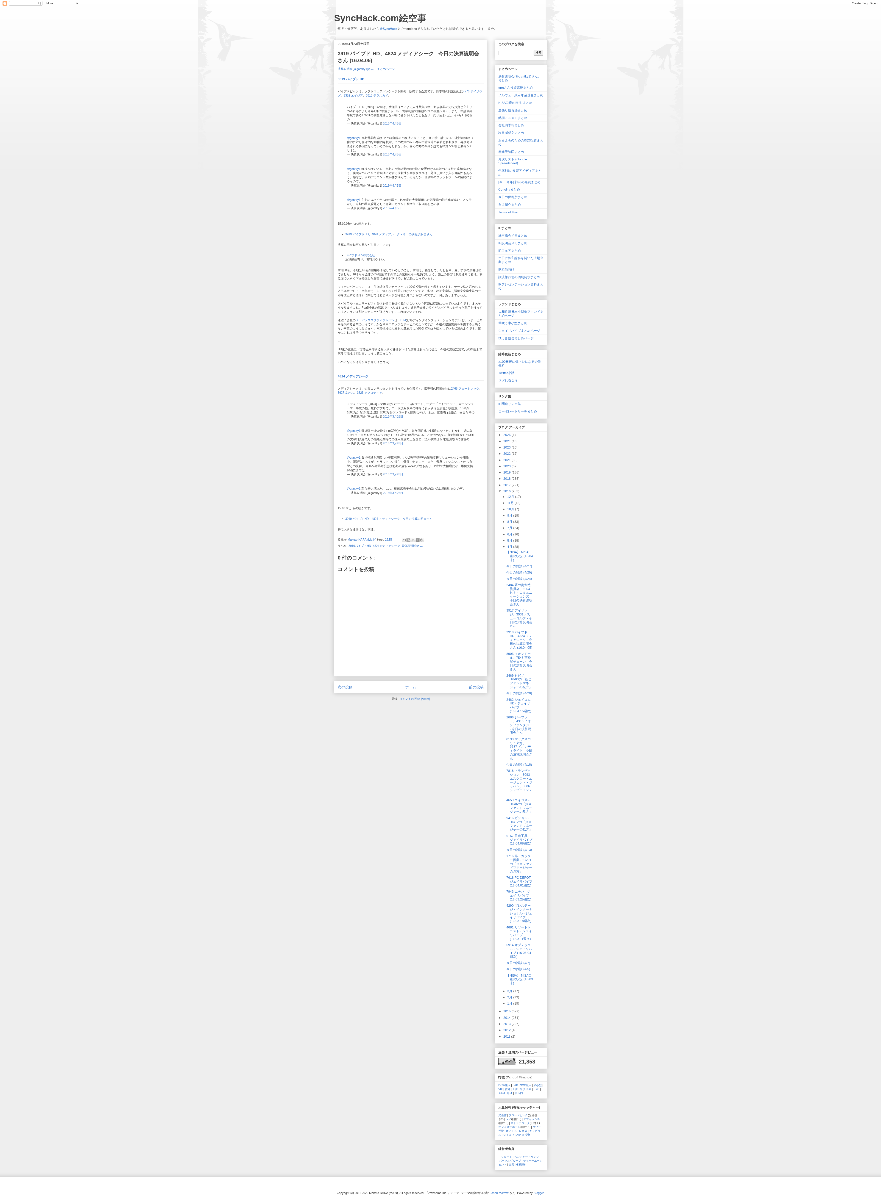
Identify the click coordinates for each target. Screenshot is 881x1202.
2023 (507, 447)
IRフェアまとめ (509, 250)
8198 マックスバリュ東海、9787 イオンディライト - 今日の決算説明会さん (519, 748)
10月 (511, 509)
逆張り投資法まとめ (512, 110)
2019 (507, 472)
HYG (536, 1089)
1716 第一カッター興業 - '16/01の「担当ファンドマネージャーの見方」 (519, 863)
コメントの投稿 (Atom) (414, 699)
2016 (507, 491)
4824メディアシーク (386, 546)
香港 (507, 1089)
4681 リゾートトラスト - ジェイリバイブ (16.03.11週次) (519, 933)
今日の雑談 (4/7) (518, 963)
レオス (523, 1130)
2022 (507, 453)
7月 (510, 528)
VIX (500, 1089)
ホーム (410, 687)
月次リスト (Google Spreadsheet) (512, 161)
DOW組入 (504, 1085)
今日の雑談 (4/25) (519, 572)
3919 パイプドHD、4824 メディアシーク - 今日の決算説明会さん (388, 234)
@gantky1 (353, 138)
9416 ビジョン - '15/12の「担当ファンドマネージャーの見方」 (519, 823)
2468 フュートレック (465, 388)
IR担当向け (506, 269)
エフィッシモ (531, 1119)
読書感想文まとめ (511, 133)
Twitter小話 (506, 373)
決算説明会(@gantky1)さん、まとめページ (366, 69)
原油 (510, 1092)
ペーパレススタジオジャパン (375, 320)
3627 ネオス (346, 392)
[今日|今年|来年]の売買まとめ (519, 182)
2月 (510, 997)
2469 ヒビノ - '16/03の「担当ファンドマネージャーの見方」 (519, 681)
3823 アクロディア (369, 392)
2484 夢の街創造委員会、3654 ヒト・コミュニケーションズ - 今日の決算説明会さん (519, 594)
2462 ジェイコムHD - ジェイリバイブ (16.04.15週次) (518, 705)
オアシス (511, 1130)
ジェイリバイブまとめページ (519, 330)
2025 (507, 435)
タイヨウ (508, 1134)
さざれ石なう (508, 380)
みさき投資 (523, 1134)
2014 (507, 1017)
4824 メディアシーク (353, 376)
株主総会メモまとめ (512, 235)
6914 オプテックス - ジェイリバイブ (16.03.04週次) (519, 950)
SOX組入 (525, 1085)
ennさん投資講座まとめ (515, 87)
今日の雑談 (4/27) (519, 566)
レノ (508, 1119)
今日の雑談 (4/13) (519, 850)
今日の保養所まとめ (512, 197)
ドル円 (519, 1092)
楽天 (511, 1164)
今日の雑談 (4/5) (518, 969)
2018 (507, 478)
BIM (403, 320)
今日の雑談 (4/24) (519, 579)
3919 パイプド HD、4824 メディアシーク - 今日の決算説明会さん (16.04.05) (519, 639)
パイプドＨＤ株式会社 (360, 255)
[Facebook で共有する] (417, 540)
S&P (515, 1085)
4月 (510, 546)
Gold (502, 1092)
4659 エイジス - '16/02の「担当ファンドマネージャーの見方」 (519, 805)
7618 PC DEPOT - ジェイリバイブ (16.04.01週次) (519, 881)
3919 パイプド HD (351, 79)
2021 (507, 460)
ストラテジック (520, 1123)
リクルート (505, 1156)
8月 (510, 521)
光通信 (502, 1115)
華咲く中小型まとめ (512, 323)
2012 (507, 1030)
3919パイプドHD (359, 546)
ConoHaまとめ (509, 189)
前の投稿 (476, 687)
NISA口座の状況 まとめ (515, 103)
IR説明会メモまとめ (512, 243)
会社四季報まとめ (511, 125)
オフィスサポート (509, 1126)
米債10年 (525, 1089)
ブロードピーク (518, 1115)
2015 (507, 1011)
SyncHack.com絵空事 (380, 18)
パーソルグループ (510, 1160)
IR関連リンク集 (509, 404)
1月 (510, 1003)
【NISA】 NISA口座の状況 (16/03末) (519, 979)
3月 (510, 991)
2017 (507, 485)
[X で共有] (413, 540)
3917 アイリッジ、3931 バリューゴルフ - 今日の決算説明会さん (519, 618)
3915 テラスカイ (377, 95)
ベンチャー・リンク (526, 1156)
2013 (507, 1024)
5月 (510, 540)
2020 (507, 466)
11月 (511, 503)
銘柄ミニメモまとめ (512, 118)
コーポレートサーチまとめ (517, 411)
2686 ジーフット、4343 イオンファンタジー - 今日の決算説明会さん (519, 724)
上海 (515, 1089)
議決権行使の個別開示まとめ (519, 277)
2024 (507, 441)
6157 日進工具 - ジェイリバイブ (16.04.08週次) (519, 839)
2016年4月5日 (392, 123)
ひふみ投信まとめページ (516, 338)
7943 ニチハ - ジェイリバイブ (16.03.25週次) (518, 895)
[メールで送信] (404, 540)
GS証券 (521, 1164)
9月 (510, 515)
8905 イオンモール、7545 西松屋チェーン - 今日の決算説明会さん (519, 661)
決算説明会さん (412, 546)
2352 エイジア (353, 95)
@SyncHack (388, 28)
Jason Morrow (499, 1193)
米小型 (537, 1085)
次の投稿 (345, 687)
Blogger (539, 1193)
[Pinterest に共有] (421, 540)
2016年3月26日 (393, 416)
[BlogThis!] (408, 540)
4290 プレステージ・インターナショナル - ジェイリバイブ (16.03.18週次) (519, 913)
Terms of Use (508, 212)
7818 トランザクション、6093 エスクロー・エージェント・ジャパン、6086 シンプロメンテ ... (519, 782)
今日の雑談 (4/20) (519, 693)
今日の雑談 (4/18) (519, 764)
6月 (510, 534)
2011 (507, 1036)
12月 (511, 497)
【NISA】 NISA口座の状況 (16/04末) (519, 556)
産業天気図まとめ (511, 152)
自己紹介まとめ (509, 204)
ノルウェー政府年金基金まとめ (520, 95)
